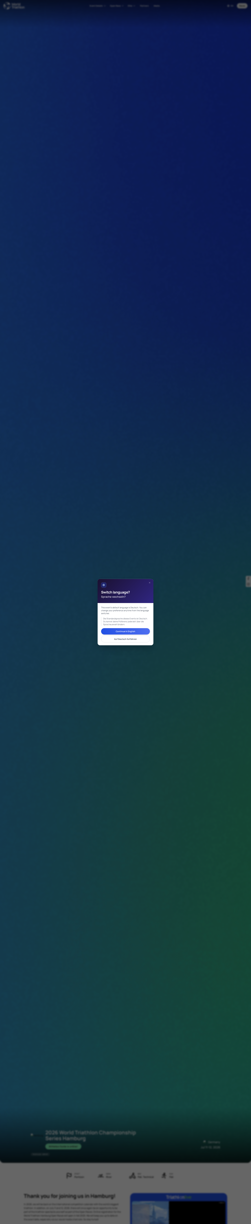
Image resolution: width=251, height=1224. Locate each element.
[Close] (150, 583)
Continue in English (125, 631)
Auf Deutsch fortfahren (125, 638)
